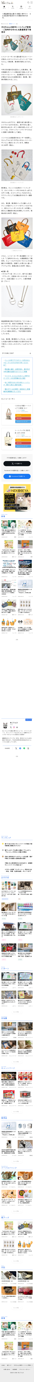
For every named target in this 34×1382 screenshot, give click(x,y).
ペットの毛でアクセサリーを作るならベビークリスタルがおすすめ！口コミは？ (16, 363)
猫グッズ (13, 23)
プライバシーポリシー (24, 1369)
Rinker (23, 410)
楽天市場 (19, 418)
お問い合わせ (7, 1369)
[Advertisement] (17, 659)
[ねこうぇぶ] (7, 2)
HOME (3, 1365)
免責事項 (15, 1369)
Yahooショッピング (22, 421)
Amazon (19, 415)
